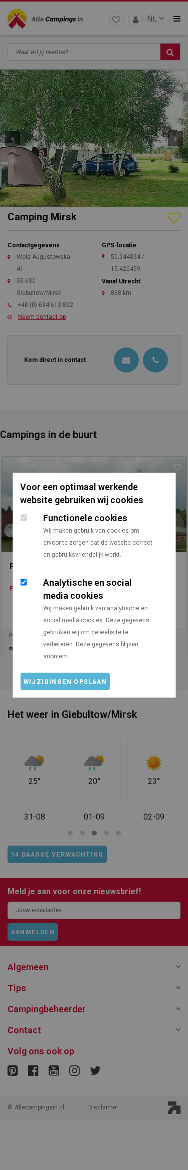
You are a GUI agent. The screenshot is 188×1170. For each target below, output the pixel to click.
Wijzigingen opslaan (65, 681)
